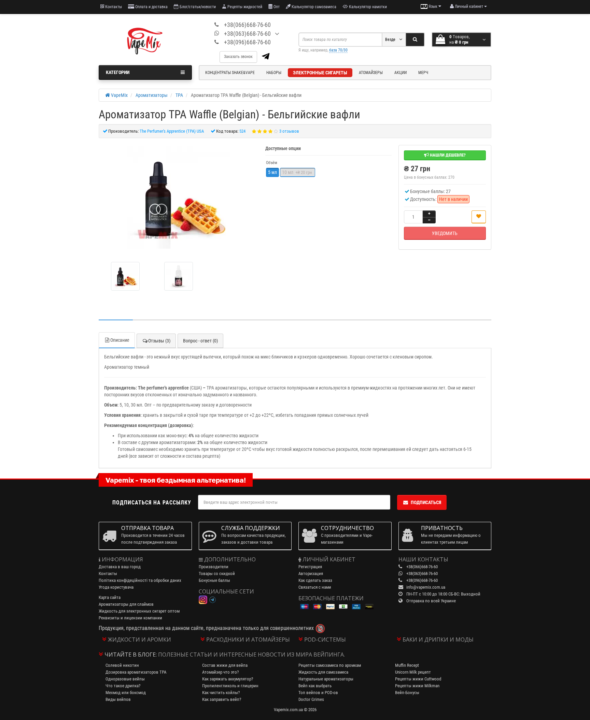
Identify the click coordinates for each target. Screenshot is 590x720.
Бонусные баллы (214, 580)
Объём (271, 162)
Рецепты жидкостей (244, 6)
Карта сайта (110, 597)
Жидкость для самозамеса (323, 672)
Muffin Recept (407, 665)
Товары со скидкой (217, 573)
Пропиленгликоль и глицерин (230, 685)
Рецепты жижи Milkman (417, 685)
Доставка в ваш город (120, 566)
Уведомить (445, 233)
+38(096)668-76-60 (247, 42)
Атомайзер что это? (220, 672)
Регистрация (310, 566)
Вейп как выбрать (315, 685)
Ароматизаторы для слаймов (126, 604)
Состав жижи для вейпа (225, 665)
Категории (117, 72)
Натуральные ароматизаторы (325, 678)
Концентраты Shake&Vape (230, 72)
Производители (213, 566)
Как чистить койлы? (221, 692)
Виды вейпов (118, 699)
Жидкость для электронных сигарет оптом (139, 611)
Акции (400, 72)
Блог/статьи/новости (197, 6)
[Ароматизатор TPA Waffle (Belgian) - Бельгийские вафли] (178, 197)
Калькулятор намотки (367, 6)
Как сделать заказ (315, 580)
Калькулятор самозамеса (313, 6)
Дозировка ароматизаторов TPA (136, 672)
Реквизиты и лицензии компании (130, 617)
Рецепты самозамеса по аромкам (329, 665)
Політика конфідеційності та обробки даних (140, 580)
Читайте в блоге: (130, 654)
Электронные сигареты (320, 72)
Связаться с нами (314, 587)
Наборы (273, 72)
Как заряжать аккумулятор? (227, 678)
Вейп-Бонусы (407, 692)
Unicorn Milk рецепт (413, 672)
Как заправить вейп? (221, 699)
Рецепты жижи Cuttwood (418, 678)
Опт (276, 6)
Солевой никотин (122, 665)
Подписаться (426, 502)
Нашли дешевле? (447, 155)
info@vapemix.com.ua (425, 587)
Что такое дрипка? (123, 685)
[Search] (415, 39)
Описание (119, 340)
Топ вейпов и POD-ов (318, 692)
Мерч (423, 72)
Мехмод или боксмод (126, 692)
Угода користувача (116, 587)
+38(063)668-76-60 (247, 33)
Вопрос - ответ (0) (200, 340)
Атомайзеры (371, 72)
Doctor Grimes (311, 699)
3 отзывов (289, 131)
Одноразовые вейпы (125, 678)
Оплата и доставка (151, 6)
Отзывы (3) (159, 340)
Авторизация (310, 573)
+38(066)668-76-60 (247, 24)
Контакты (113, 6)
